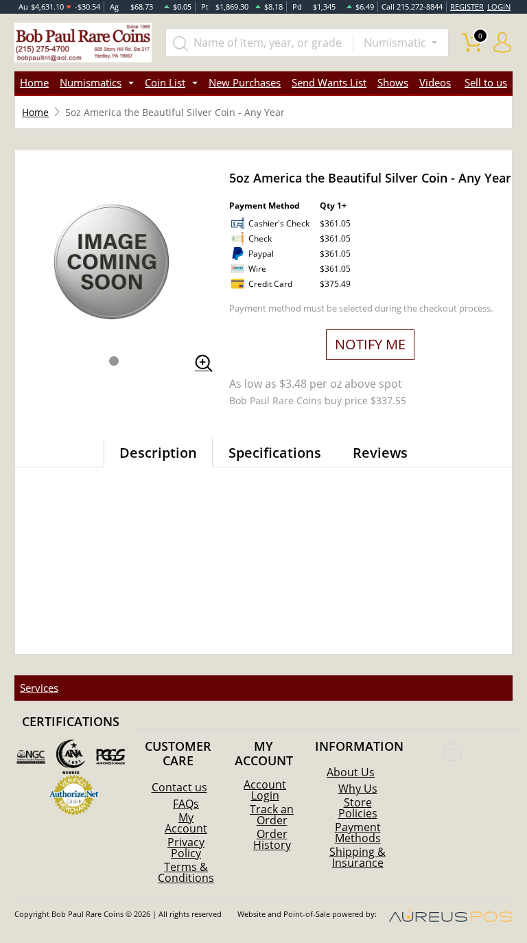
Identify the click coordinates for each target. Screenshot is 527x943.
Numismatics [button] (90, 82)
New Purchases (245, 82)
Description (158, 452)
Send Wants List (329, 82)
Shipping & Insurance (357, 857)
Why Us (357, 788)
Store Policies (357, 808)
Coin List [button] (165, 82)
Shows (392, 82)
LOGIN (499, 6)
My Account (186, 823)
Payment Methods (358, 832)
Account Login (265, 790)
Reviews (380, 452)
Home (34, 82)
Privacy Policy (185, 848)
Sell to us (486, 82)
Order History (272, 839)
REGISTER (467, 6)
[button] (114, 361)
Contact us (179, 787)
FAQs (186, 803)
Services (39, 688)
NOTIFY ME (370, 344)
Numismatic (396, 42)
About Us (351, 772)
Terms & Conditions (186, 872)
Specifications (275, 452)
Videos (435, 82)
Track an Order (272, 815)
